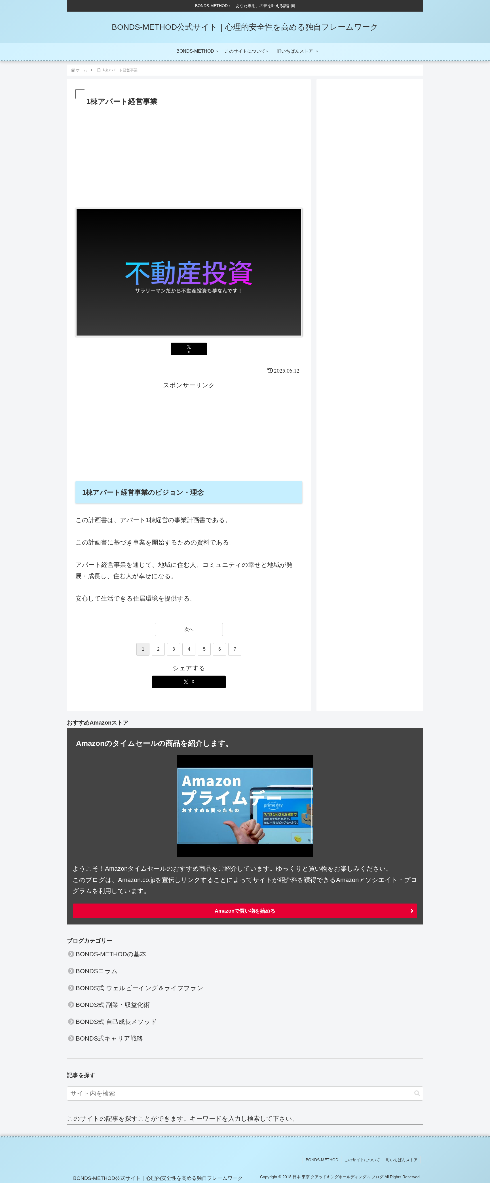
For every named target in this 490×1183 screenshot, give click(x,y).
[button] (417, 1093)
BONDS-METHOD (322, 1160)
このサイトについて (362, 1160)
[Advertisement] (188, 157)
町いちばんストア (402, 1160)
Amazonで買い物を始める (245, 911)
